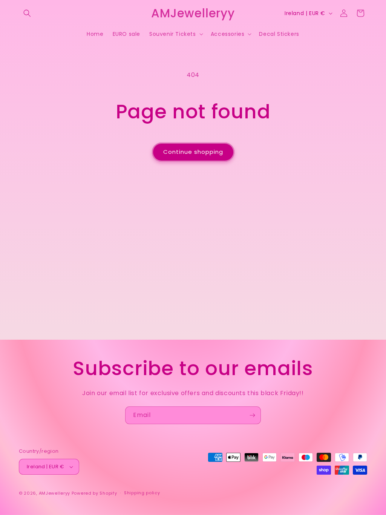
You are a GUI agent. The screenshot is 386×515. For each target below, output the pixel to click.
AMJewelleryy (54, 493)
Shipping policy (142, 493)
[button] (27, 13)
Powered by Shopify (94, 493)
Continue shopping (193, 152)
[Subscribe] (252, 415)
